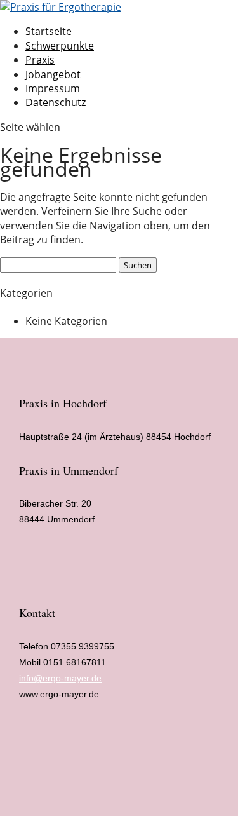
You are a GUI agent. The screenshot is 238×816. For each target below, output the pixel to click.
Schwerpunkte (59, 46)
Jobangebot (53, 74)
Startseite (48, 31)
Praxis (40, 60)
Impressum (52, 88)
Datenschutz (55, 102)
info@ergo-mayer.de (60, 678)
